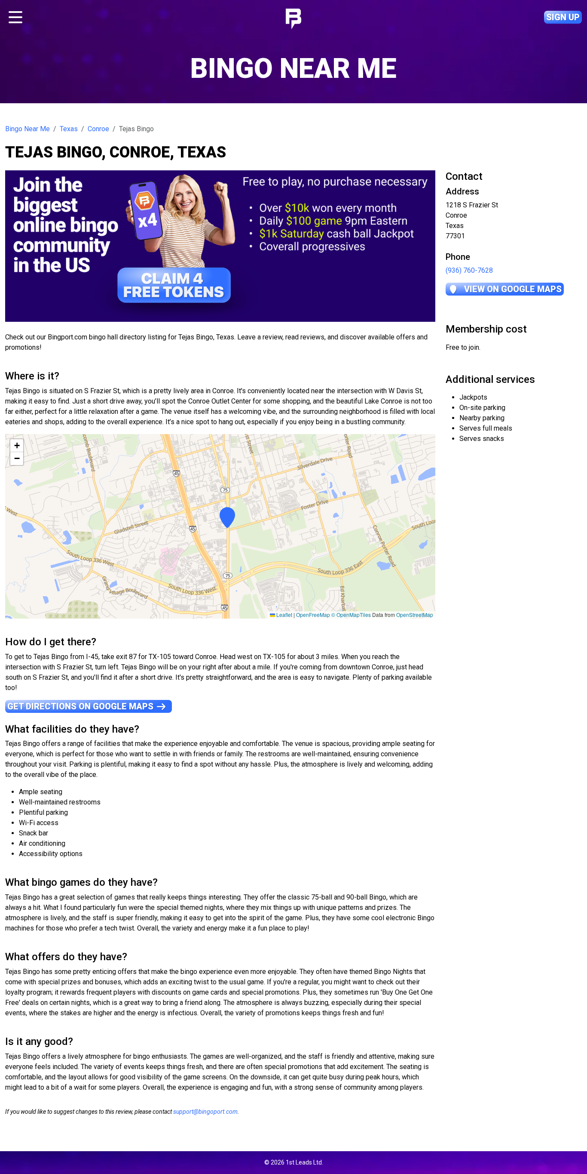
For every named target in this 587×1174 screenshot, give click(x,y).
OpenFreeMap (313, 614)
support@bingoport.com (205, 1111)
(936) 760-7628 (469, 270)
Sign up (563, 17)
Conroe (98, 129)
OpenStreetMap (414, 614)
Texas (69, 129)
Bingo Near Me (27, 129)
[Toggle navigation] (15, 17)
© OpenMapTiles (351, 614)
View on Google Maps (512, 289)
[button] (220, 526)
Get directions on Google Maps (81, 706)
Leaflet (283, 614)
